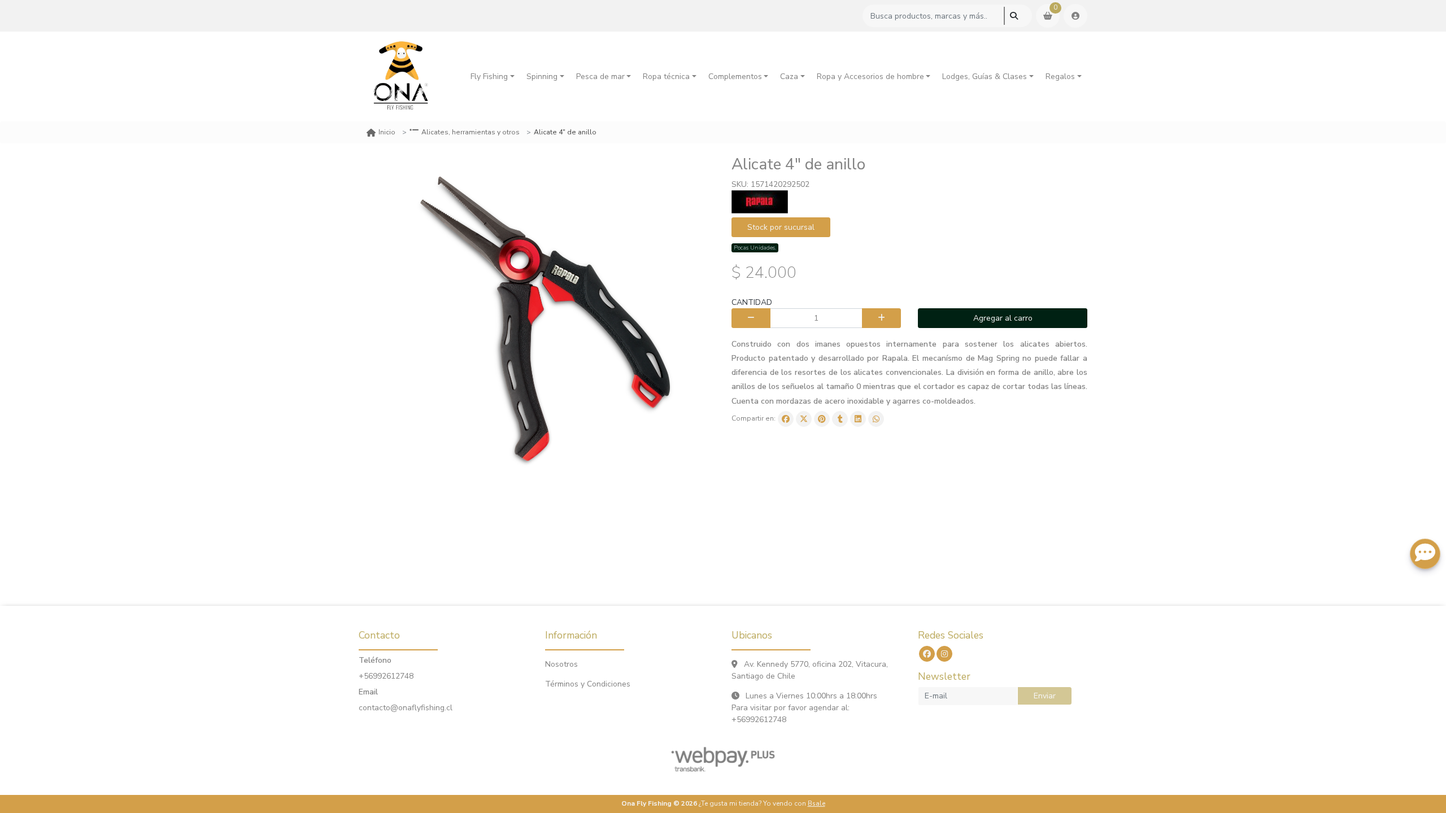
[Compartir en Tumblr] (840, 419)
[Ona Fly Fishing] (401, 76)
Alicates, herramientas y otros (470, 132)
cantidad (751, 302)
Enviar (1045, 695)
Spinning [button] (542, 76)
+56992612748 (386, 676)
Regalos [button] (1060, 76)
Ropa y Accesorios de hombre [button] (870, 76)
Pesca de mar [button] (600, 76)
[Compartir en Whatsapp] (876, 419)
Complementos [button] (735, 76)
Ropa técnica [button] (666, 76)
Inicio (386, 132)
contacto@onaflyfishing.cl (405, 707)
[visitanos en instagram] (944, 654)
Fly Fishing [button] (489, 76)
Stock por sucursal (781, 227)
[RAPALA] (759, 201)
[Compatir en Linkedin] (858, 419)
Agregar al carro (1003, 318)
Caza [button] (789, 76)
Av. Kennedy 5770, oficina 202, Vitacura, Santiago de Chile (809, 670)
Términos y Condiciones (587, 684)
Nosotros (561, 664)
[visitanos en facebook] (927, 654)
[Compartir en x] (804, 419)
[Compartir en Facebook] (786, 419)
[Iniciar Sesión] (1075, 16)
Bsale (816, 803)
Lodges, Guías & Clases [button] (984, 76)
